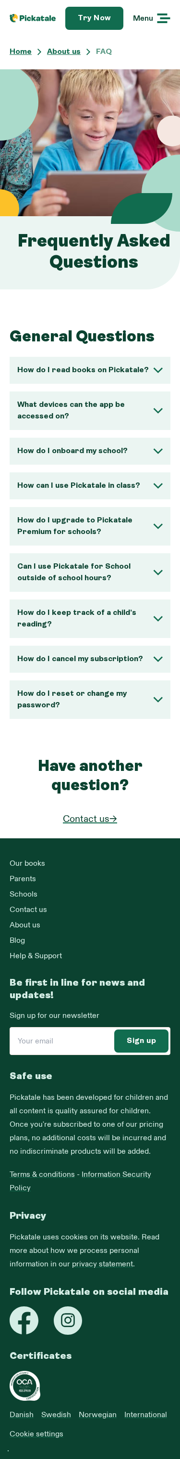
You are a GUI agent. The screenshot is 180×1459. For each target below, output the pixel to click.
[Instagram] (68, 1320)
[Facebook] (24, 1320)
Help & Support (36, 956)
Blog (17, 940)
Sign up (141, 1041)
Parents (23, 879)
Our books (27, 863)
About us (25, 925)
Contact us (28, 909)
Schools (23, 894)
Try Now (94, 18)
